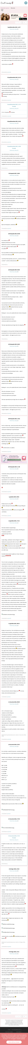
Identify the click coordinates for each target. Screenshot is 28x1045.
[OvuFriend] (7, 3)
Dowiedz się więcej (21, 1038)
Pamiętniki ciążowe (5, 8)
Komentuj (12, 29)
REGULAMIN (18, 1031)
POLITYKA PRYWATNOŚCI (16, 1029)
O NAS (9, 1029)
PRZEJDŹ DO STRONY (14, 1042)
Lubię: (15, 29)
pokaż (9, 72)
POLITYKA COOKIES (9, 1031)
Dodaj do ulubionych (2, 10)
